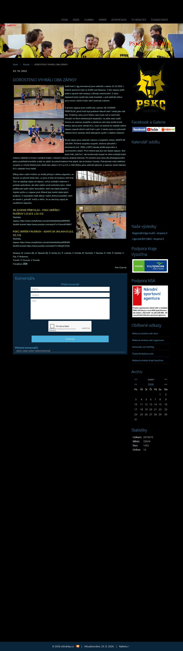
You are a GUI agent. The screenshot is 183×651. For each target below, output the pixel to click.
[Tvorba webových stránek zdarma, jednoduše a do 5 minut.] (78, 646)
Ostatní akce (119, 19)
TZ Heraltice (138, 19)
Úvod (64, 19)
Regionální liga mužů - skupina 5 (149, 233)
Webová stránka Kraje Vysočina (147, 360)
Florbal (89, 19)
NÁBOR (103, 19)
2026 (151, 384)
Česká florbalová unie (142, 353)
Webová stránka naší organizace (148, 340)
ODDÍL (76, 19)
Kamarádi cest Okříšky (143, 346)
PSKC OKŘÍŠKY (8, 25)
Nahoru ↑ (124, 646)
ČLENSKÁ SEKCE (159, 19)
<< (135, 379)
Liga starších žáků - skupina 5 (148, 238)
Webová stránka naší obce (145, 333)
